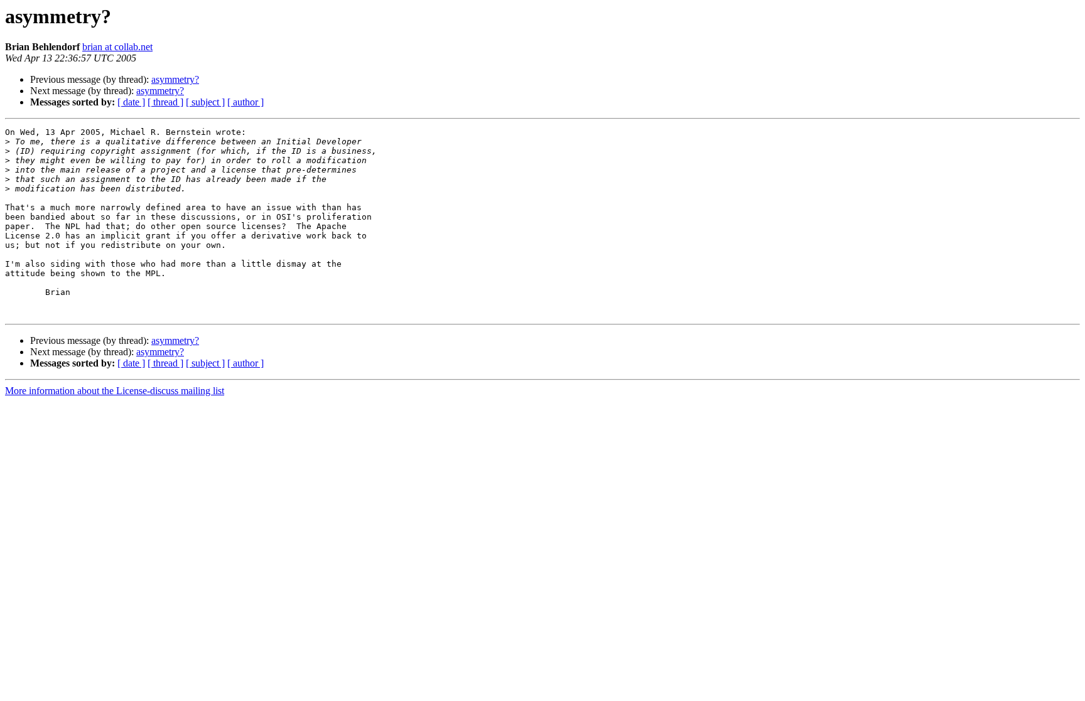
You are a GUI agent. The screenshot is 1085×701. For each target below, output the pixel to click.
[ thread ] (165, 102)
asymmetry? (175, 79)
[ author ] (245, 102)
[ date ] (131, 102)
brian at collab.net (117, 46)
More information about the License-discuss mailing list (114, 390)
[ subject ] (205, 102)
